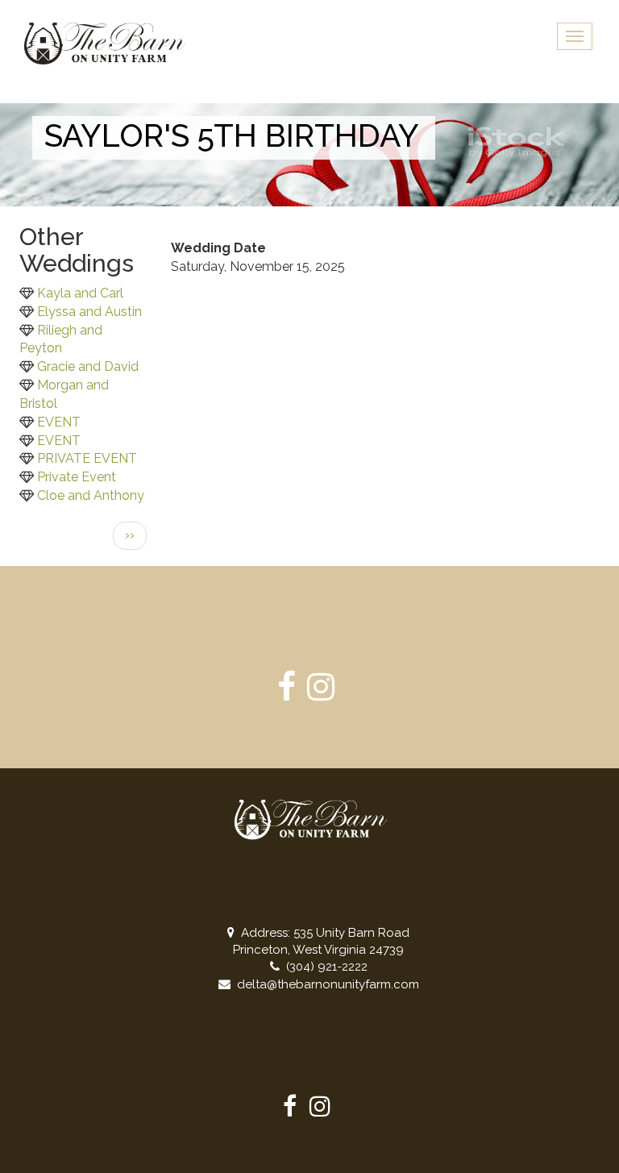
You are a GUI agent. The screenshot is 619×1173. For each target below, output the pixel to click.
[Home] (110, 43)
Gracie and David (88, 366)
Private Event (76, 477)
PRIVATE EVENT (87, 458)
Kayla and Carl (80, 293)
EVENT (59, 422)
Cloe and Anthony (90, 495)
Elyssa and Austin (89, 311)
